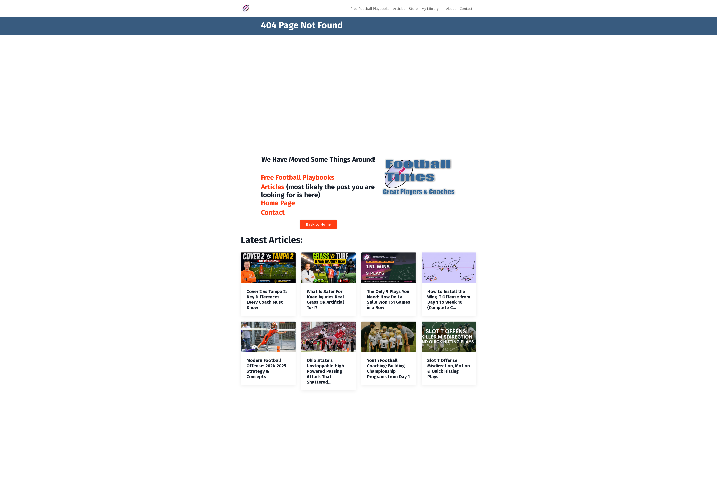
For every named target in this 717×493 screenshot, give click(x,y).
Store (413, 8)
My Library (430, 8)
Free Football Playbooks (369, 8)
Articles (399, 8)
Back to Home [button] (318, 224)
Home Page (278, 203)
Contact (466, 8)
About (451, 8)
